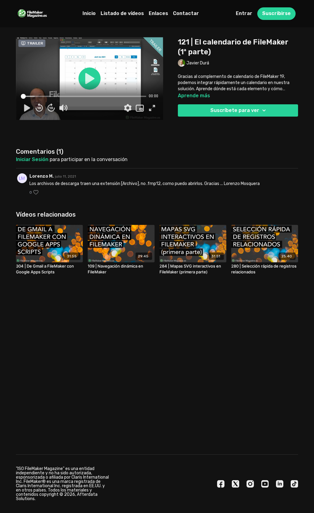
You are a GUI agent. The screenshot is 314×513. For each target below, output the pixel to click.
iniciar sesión (32, 159)
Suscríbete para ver (234, 110)
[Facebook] (220, 484)
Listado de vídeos (122, 13)
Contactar (186, 13)
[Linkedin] (279, 484)
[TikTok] (294, 484)
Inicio (89, 13)
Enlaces (158, 13)
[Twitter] (235, 484)
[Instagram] (250, 484)
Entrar (244, 13)
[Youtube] (265, 484)
